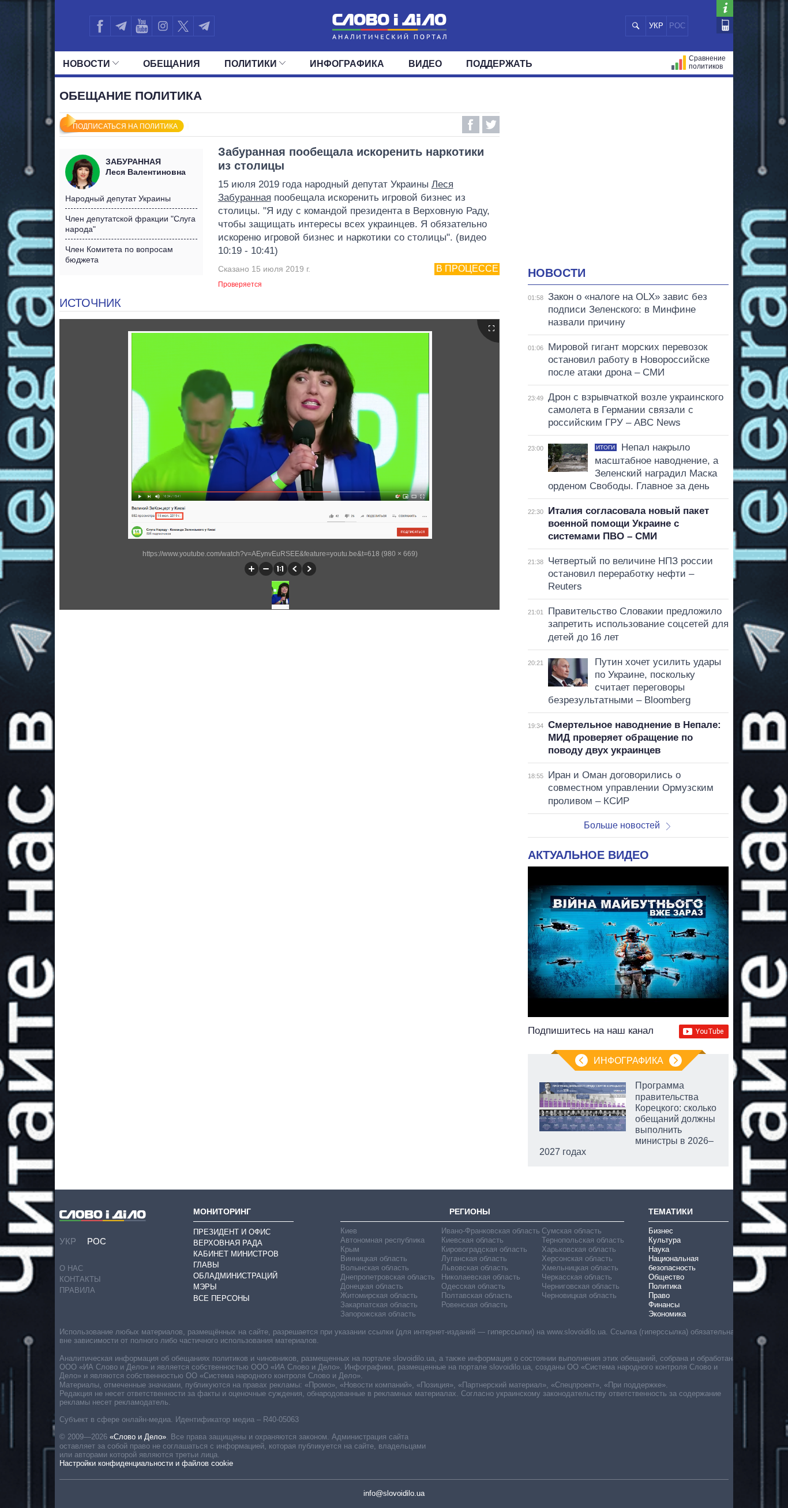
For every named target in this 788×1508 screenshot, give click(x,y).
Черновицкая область (579, 1295)
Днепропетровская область (387, 1277)
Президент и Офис (232, 1232)
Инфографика (347, 64)
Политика (664, 1286)
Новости (86, 64)
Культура (664, 1240)
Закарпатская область (379, 1304)
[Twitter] (183, 26)
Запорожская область (378, 1314)
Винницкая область (373, 1258)
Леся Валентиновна (146, 167)
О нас (71, 1268)
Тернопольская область (583, 1240)
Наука (658, 1249)
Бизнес (660, 1230)
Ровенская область (474, 1304)
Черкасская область (577, 1277)
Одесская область (473, 1286)
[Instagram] (162, 26)
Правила (77, 1290)
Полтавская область (476, 1295)
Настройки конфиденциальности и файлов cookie (146, 1463)
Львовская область (474, 1267)
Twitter (491, 124)
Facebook (470, 124)
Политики (250, 64)
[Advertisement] (628, 179)
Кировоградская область (484, 1249)
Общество (666, 1277)
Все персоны (221, 1298)
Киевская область (472, 1240)
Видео (425, 64)
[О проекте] (724, 8)
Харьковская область (579, 1249)
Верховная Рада (227, 1243)
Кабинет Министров (236, 1254)
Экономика (667, 1314)
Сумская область (572, 1230)
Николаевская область (480, 1277)
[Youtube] (141, 26)
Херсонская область (577, 1258)
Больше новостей (622, 825)
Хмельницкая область (580, 1267)
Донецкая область (371, 1286)
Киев (348, 1230)
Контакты (80, 1279)
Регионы (469, 1211)
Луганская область (474, 1258)
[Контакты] (724, 25)
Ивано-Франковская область (490, 1230)
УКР (656, 25)
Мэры (205, 1286)
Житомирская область (379, 1295)
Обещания (171, 64)
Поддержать (499, 64)
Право (659, 1295)
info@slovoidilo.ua (394, 1493)
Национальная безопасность (673, 1263)
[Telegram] (120, 26)
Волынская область (374, 1267)
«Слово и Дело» (138, 1436)
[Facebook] (99, 26)
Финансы (664, 1304)
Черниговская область (581, 1286)
